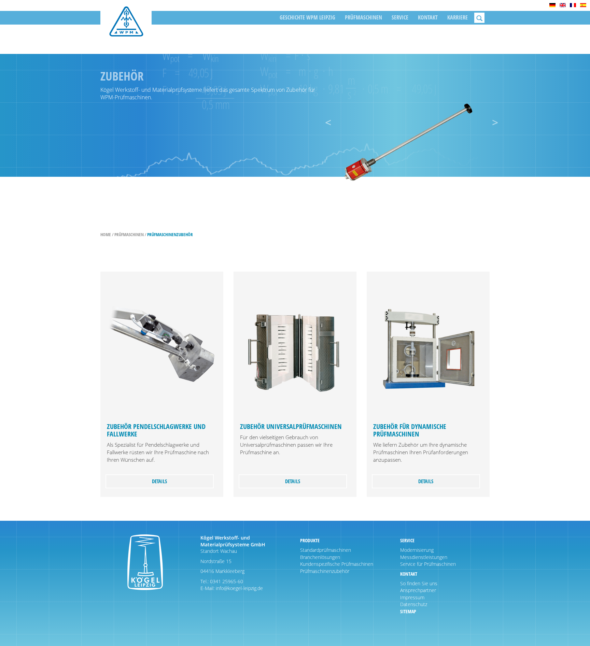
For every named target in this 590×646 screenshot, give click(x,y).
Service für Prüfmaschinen (428, 564)
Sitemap (408, 611)
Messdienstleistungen (423, 557)
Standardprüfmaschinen (325, 550)
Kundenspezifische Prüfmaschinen (336, 564)
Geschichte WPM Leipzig (307, 17)
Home (105, 234)
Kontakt (428, 17)
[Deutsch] (552, 5)
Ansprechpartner (418, 590)
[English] (563, 5)
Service (400, 17)
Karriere (457, 17)
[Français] (573, 5)
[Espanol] (583, 5)
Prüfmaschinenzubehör (170, 234)
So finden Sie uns (418, 583)
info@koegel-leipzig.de (238, 588)
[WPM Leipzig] (126, 26)
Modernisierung (417, 550)
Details (159, 481)
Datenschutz (413, 604)
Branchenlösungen (320, 557)
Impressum (412, 597)
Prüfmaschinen (363, 17)
